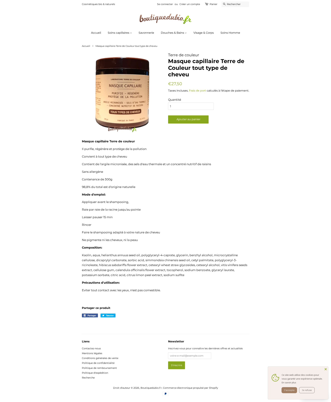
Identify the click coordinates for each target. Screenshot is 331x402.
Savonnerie (146, 32)
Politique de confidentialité (98, 363)
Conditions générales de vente (100, 358)
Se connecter (165, 4)
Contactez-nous (91, 348)
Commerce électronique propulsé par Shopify (190, 387)
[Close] (325, 369)
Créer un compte (189, 4)
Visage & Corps (203, 32)
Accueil (96, 32)
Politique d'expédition (95, 372)
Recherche (88, 377)
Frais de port (197, 90)
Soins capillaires (119, 32)
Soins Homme (230, 32)
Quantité (174, 99)
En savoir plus (289, 382)
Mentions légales (92, 353)
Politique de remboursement (99, 368)
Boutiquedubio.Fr (151, 387)
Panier (213, 4)
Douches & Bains (173, 32)
